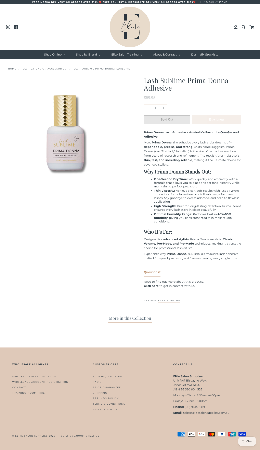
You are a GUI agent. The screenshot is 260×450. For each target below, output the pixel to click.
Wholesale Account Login (34, 376)
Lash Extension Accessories (44, 69)
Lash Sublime (169, 300)
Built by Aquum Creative (80, 436)
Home (12, 69)
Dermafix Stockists (204, 54)
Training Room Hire (28, 393)
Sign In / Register (107, 376)
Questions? (152, 272)
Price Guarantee (107, 387)
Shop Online (53, 54)
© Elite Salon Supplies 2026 (33, 436)
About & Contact (165, 54)
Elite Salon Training (125, 54)
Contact (19, 387)
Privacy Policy (105, 409)
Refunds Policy (106, 398)
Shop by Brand (87, 54)
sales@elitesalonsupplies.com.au (206, 413)
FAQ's (97, 382)
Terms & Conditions (109, 404)
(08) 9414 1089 (195, 407)
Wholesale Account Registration (40, 382)
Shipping (100, 393)
